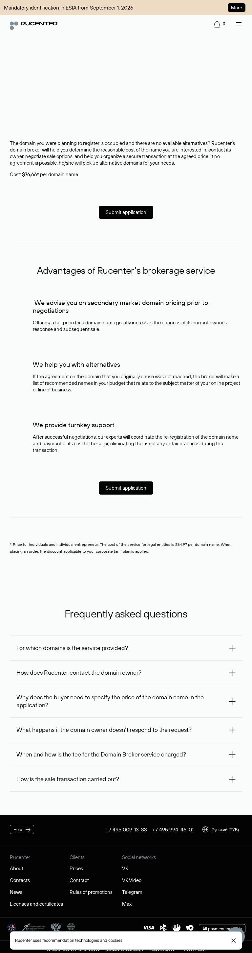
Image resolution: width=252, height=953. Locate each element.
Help (17, 829)
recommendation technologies (70, 940)
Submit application (126, 212)
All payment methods (222, 928)
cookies (115, 940)
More (236, 8)
